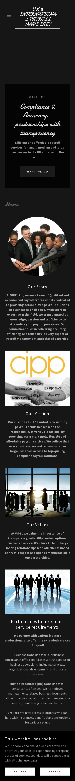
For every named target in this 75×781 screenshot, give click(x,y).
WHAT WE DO (37, 171)
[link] (37, 17)
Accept (55, 771)
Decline (19, 771)
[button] (10, 17)
